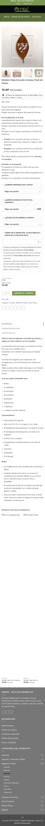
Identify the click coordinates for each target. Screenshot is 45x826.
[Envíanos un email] (11, 712)
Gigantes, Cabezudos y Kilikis (13, 759)
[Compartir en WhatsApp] (3, 307)
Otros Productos (8, 801)
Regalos (5, 810)
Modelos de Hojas (21, 17)
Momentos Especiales (11, 783)
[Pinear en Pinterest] (19, 307)
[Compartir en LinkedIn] (23, 307)
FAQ (22, 817)
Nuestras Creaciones (10, 797)
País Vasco (7, 789)
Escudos (36, 17)
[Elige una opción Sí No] (22, 191)
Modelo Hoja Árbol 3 (31, 680)
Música (6, 786)
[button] (3, 9)
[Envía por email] (15, 307)
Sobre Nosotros (8, 726)
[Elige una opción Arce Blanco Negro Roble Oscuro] (22, 224)
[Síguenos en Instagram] (7, 712)
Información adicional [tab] (11, 328)
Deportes (7, 770)
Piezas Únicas (32, 303)
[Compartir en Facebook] (7, 307)
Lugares (6, 780)
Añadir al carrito (23, 293)
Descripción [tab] (7, 324)
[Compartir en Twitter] (11, 307)
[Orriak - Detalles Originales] (22, 9)
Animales (7, 767)
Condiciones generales (11, 734)
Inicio (6, 17)
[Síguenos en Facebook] (3, 712)
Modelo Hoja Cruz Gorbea (11, 680)
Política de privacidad (10, 738)
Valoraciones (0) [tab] (8, 333)
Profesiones (8, 792)
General (6, 776)
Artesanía (5, 755)
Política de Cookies (9, 730)
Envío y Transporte (9, 742)
